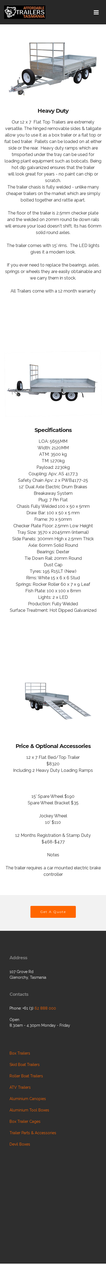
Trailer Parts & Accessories (33, 1133)
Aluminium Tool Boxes (29, 1110)
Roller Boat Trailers (26, 1076)
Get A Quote (53, 912)
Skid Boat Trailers (25, 1064)
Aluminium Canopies (28, 1099)
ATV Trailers (20, 1087)
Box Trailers (20, 1053)
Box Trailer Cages (25, 1121)
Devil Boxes (20, 1144)
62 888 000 (45, 1008)
